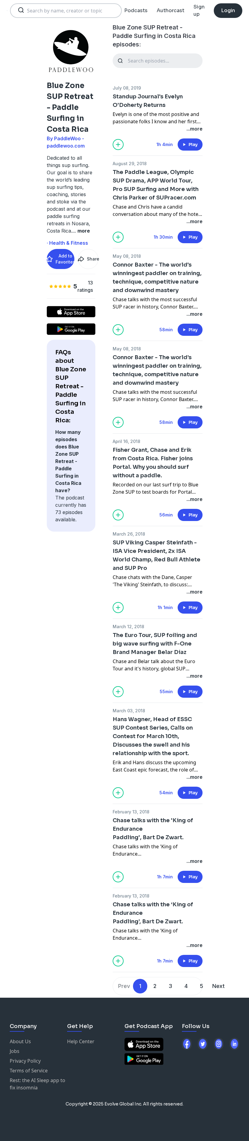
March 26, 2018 (129, 533)
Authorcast (170, 10)
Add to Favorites (65, 258)
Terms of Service (29, 1070)
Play (193, 144)
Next (218, 986)
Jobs (14, 1051)
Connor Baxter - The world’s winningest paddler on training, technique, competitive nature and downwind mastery (157, 370)
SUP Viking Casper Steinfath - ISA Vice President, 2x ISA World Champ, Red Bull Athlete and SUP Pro (156, 555)
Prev (124, 986)
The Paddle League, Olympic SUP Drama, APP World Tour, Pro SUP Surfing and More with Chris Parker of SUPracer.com (156, 185)
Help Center (80, 1041)
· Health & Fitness (67, 243)
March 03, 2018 (129, 710)
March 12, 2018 (128, 626)
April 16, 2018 (126, 441)
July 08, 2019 (127, 87)
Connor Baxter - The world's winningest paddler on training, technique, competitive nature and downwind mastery (157, 277)
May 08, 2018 (127, 256)
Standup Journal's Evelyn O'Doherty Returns (148, 100)
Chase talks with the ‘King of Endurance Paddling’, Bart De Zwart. (153, 913)
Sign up (199, 10)
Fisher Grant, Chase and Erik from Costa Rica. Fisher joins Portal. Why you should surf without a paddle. (153, 463)
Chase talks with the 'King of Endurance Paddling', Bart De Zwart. (153, 829)
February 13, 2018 (131, 811)
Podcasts (136, 10)
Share (92, 258)
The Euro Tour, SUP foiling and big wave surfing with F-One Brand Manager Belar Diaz (155, 644)
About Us (20, 1041)
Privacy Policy (25, 1061)
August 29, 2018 (130, 163)
